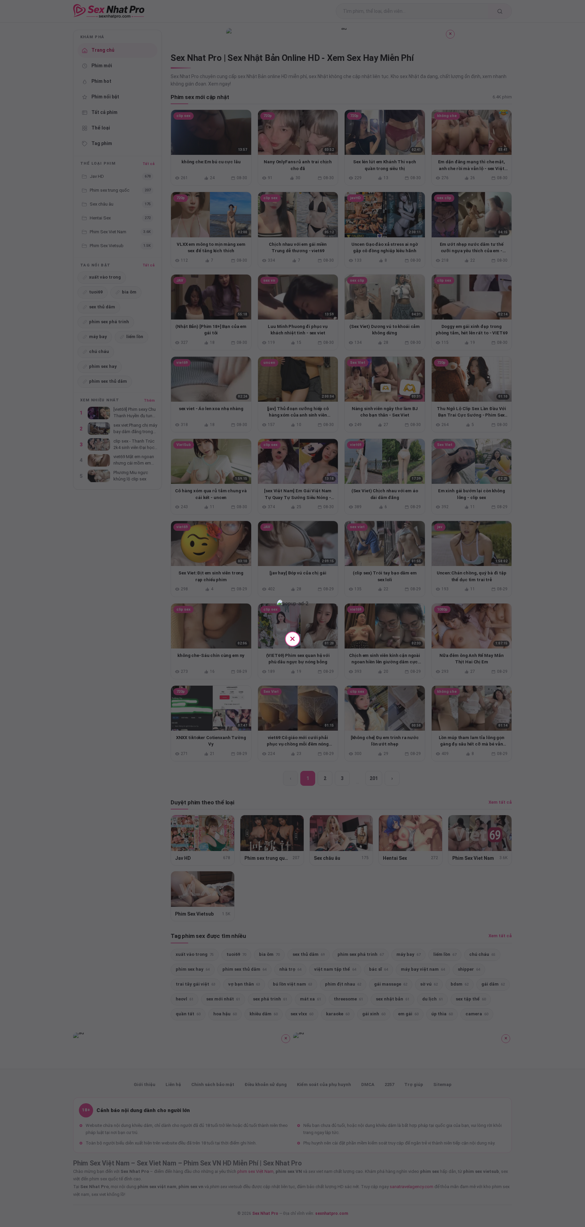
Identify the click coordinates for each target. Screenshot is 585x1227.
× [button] (292, 638)
